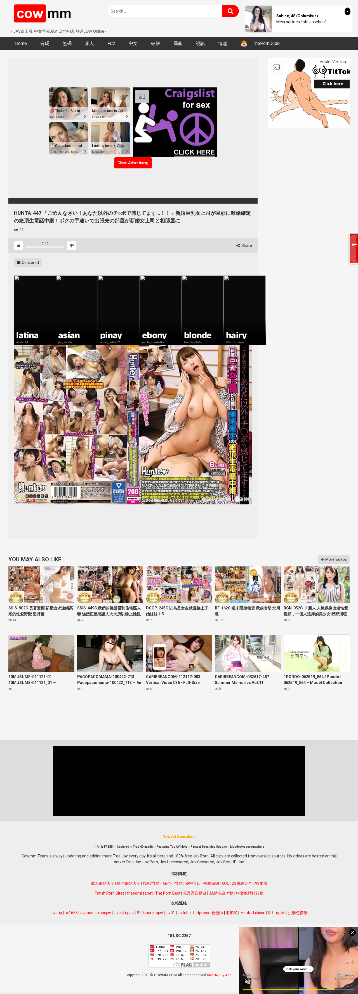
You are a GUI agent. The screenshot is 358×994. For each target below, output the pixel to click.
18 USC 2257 (179, 935)
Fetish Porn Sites (109, 893)
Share (246, 245)
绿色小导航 (173, 883)
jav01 (170, 912)
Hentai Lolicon (253, 912)
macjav (104, 912)
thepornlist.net (140, 893)
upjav (130, 912)
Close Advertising (132, 163)
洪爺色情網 (298, 912)
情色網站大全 (128, 883)
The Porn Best (167, 893)
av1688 (71, 912)
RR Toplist (277, 912)
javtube (184, 912)
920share (145, 912)
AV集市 (261, 883)
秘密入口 (193, 883)
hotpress (201, 912)
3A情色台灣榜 (221, 893)
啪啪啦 (231, 912)
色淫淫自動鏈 (194, 893)
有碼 (44, 43)
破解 (155, 43)
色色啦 (217, 912)
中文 (133, 43)
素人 (89, 43)
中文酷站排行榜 (249, 893)
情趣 (222, 43)
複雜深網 (211, 883)
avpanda (88, 912)
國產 (177, 43)
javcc (118, 912)
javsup (56, 912)
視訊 (200, 43)
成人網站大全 (102, 883)
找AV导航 (151, 883)
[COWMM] (43, 14)
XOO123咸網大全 (237, 883)
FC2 (111, 43)
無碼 (67, 43)
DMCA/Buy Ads (219, 975)
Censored (30, 262)
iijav (159, 912)
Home (21, 43)
